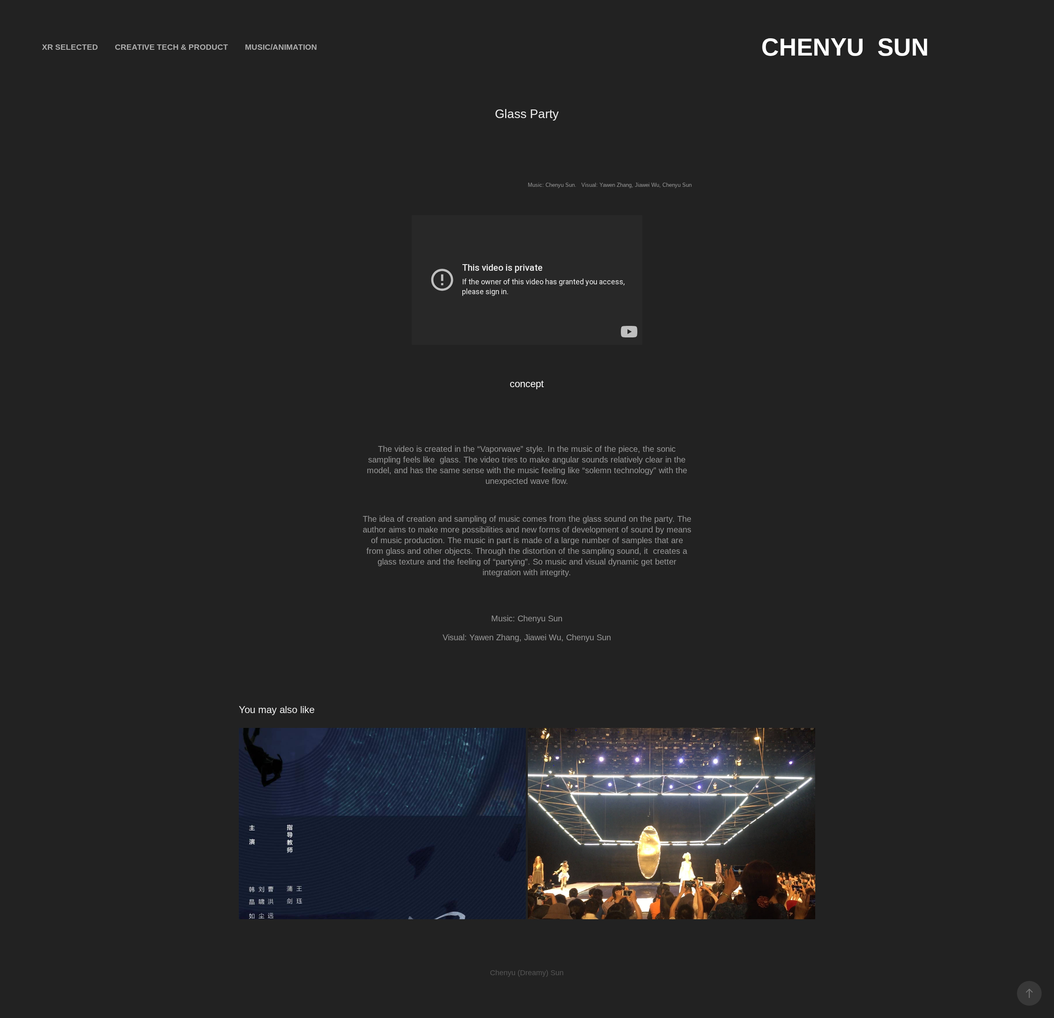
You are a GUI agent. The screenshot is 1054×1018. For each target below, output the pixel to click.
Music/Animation (281, 47)
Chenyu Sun (845, 47)
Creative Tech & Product (171, 47)
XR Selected (70, 47)
